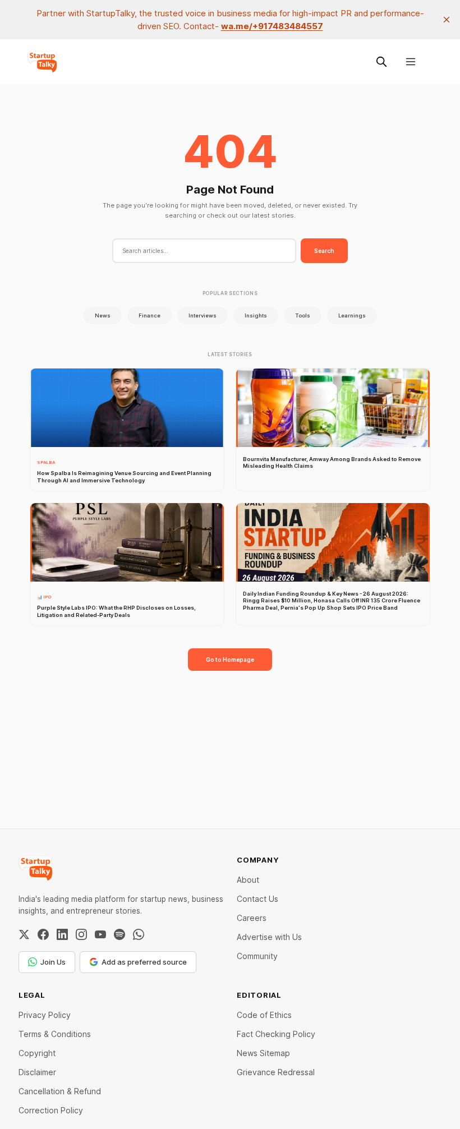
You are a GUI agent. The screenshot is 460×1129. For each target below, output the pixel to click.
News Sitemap (263, 1053)
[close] (447, 20)
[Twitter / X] (24, 934)
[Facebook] (43, 934)
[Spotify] (119, 934)
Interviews (202, 315)
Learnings (352, 315)
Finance (149, 315)
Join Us (53, 961)
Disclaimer (37, 1072)
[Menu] (410, 61)
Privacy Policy (45, 1015)
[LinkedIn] (62, 934)
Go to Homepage (230, 659)
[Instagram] (81, 934)
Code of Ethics (264, 1015)
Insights (256, 315)
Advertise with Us (269, 937)
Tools (302, 315)
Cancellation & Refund (60, 1091)
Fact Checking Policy (276, 1034)
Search (324, 250)
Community (257, 956)
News (103, 315)
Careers (251, 918)
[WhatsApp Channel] (138, 934)
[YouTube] (100, 934)
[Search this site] (381, 61)
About (248, 879)
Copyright (37, 1053)
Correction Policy (51, 1110)
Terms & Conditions (55, 1034)
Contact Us (257, 899)
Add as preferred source (144, 961)
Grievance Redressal (276, 1072)
